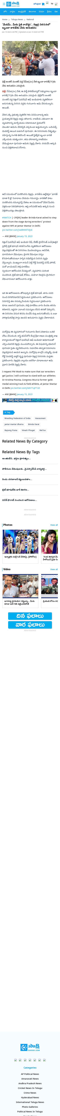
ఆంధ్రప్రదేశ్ (22, 12)
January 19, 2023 (24, 236)
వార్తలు (12, 12)
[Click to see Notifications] (56, 4)
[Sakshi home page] (30, 1047)
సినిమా (41, 12)
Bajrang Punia (11, 430)
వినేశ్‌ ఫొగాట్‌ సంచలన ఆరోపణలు (29, 500)
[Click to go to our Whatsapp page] (20, 1060)
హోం (5, 12)
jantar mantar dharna (14, 424)
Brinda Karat (33, 424)
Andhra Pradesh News (30, 1083)
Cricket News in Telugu (30, 1088)
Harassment (40, 418)
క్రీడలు (49, 12)
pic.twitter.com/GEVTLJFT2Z (25, 388)
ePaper (37, 4)
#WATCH (6, 217)
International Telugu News (30, 1102)
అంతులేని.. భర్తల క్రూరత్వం (29, 458)
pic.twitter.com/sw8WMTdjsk (17, 230)
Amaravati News (30, 1079)
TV (52, 4)
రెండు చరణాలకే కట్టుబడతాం (28, 479)
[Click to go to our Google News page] (44, 1060)
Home (4, 19)
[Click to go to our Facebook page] (15, 1060)
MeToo (42, 430)
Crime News (30, 1093)
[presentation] (5, 542)
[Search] (43, 4)
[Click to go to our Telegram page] (40, 1060)
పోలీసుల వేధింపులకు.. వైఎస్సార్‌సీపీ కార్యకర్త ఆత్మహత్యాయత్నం (27, 469)
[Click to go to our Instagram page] (30, 1060)
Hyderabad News (30, 1097)
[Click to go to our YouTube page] (35, 1060)
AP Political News (30, 1074)
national (30, 19)
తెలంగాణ (32, 12)
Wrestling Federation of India (17, 418)
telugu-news (17, 19)
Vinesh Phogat (28, 430)
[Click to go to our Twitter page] (25, 1060)
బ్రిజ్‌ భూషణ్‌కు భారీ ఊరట (30, 490)
